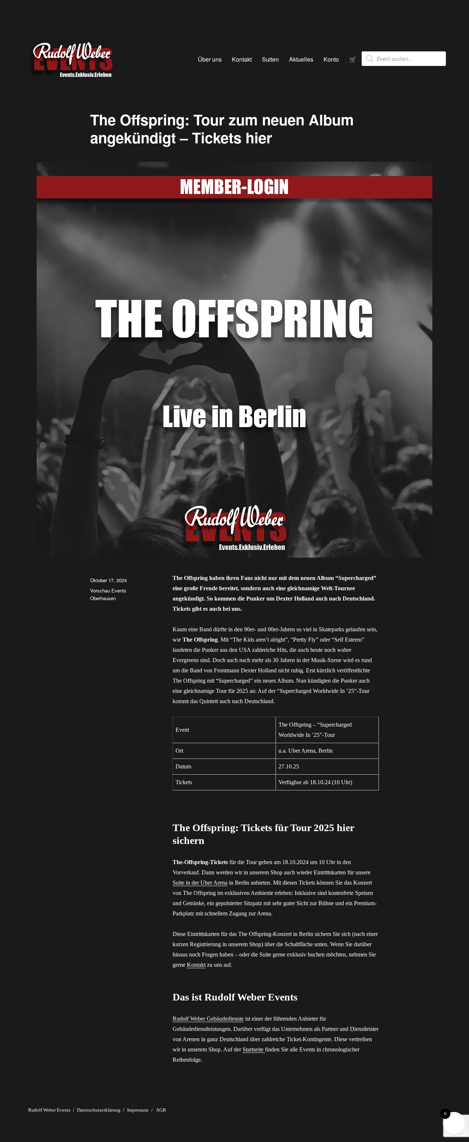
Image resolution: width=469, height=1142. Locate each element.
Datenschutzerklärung (99, 1110)
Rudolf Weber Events (49, 1110)
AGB (161, 1110)
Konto (331, 59)
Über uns (210, 59)
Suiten (270, 59)
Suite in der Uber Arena (200, 883)
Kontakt (242, 59)
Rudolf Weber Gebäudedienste (208, 1019)
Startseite (254, 1049)
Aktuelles (301, 59)
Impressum (137, 1110)
